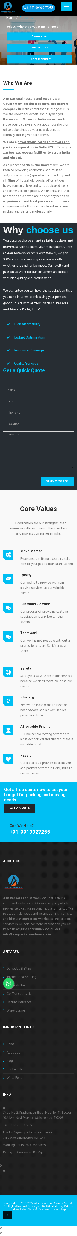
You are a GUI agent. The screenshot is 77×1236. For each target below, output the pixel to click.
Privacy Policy (19, 1209)
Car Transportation (20, 994)
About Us (26, 17)
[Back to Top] (7, 1215)
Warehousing (16, 1010)
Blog (10, 1061)
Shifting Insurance (19, 1002)
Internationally (40, 59)
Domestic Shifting (19, 968)
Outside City (40, 48)
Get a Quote (20, 808)
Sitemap (55, 1209)
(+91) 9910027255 (40, 8)
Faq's (63, 1209)
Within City (40, 36)
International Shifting (21, 977)
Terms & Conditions (38, 1209)
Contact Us (14, 1069)
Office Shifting (17, 985)
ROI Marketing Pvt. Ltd (59, 1206)
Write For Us (15, 1078)
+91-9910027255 (30, 832)
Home (11, 1044)
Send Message (57, 481)
